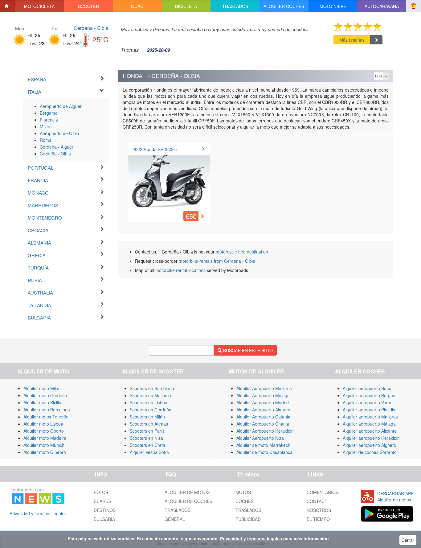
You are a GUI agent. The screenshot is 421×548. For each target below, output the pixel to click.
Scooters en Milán (147, 417)
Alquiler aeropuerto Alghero (369, 445)
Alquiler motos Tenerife (45, 417)
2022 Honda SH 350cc (155, 149)
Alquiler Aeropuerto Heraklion (265, 431)
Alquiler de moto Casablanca (264, 452)
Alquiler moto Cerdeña (45, 395)
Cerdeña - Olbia (91, 27)
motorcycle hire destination (242, 252)
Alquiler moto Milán (42, 388)
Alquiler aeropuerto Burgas (369, 395)
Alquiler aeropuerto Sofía (367, 388)
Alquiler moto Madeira (44, 438)
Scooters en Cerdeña (150, 409)
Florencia (49, 120)
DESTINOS (105, 510)
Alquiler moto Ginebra (44, 452)
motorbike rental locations (180, 270)
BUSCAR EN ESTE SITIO (247, 350)
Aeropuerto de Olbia (59, 133)
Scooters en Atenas (149, 424)
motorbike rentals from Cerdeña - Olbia (217, 261)
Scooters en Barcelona (152, 388)
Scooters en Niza (146, 438)
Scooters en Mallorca (150, 395)
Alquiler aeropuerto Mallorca (370, 417)
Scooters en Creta (147, 445)
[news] (38, 495)
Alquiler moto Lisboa (43, 424)
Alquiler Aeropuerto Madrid (262, 402)
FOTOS (101, 492)
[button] (39, 6)
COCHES (244, 501)
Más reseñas (352, 40)
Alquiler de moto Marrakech (263, 445)
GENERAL (175, 519)
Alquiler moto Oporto (43, 431)
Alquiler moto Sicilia (42, 402)
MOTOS (243, 492)
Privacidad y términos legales (38, 513)
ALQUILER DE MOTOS (187, 492)
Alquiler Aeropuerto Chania (262, 424)
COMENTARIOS (322, 492)
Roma (45, 140)
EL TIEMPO (318, 519)
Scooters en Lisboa (148, 402)
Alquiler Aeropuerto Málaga (263, 395)
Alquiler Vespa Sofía (149, 452)
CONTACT (317, 501)
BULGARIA (104, 519)
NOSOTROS (319, 510)
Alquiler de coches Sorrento (370, 452)
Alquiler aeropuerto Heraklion (371, 438)
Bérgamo (49, 113)
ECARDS (102, 501)
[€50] (169, 178)
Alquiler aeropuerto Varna (368, 402)
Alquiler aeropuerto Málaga (369, 424)
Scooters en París (147, 431)
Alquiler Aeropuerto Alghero (263, 409)
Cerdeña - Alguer (56, 147)
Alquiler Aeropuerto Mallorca (264, 388)
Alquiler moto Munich (43, 445)
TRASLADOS (177, 510)
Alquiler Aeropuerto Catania (263, 417)
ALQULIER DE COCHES (188, 501)
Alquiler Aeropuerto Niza (260, 438)
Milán (45, 126)
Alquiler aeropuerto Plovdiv (369, 409)
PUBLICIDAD (248, 519)
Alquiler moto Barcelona (46, 409)
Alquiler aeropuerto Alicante (370, 431)
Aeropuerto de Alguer (61, 106)
